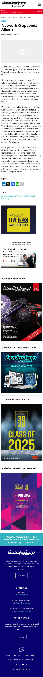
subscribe (29, 542)
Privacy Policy (29, 659)
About (26, 655)
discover (22, 637)
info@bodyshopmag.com (21, 603)
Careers (32, 655)
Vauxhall (31, 196)
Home (8, 655)
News (3, 21)
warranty (5, 198)
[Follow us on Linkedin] (23, 664)
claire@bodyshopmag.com (21, 611)
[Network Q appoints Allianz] (21, 62)
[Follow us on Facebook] (16, 664)
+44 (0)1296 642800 (21, 595)
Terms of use (18, 659)
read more (21, 576)
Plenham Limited (24, 669)
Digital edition (16, 655)
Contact (9, 659)
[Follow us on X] (26, 664)
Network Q (21, 196)
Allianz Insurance (8, 196)
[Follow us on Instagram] (19, 664)
